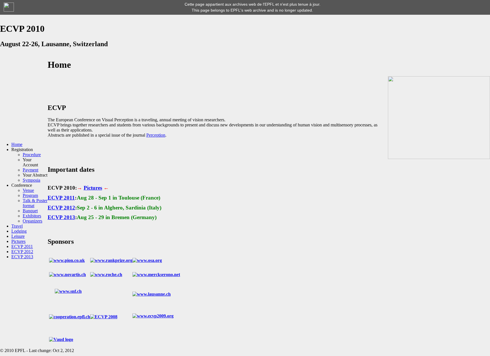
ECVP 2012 (22, 251)
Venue (28, 190)
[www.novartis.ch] (67, 274)
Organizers (32, 221)
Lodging (19, 231)
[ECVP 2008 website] (103, 316)
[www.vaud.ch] (61, 339)
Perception (155, 135)
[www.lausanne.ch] (151, 294)
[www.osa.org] (147, 260)
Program (30, 195)
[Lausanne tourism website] (439, 157)
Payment (30, 170)
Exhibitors (32, 215)
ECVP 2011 (22, 246)
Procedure (32, 154)
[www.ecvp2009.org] (153, 315)
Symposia (31, 180)
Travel (17, 226)
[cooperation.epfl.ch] (69, 316)
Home (16, 144)
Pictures (18, 241)
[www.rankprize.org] (111, 260)
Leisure (18, 236)
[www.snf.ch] (68, 291)
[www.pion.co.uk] (67, 260)
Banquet (30, 210)
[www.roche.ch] (106, 274)
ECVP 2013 (22, 256)
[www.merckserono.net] (156, 274)
